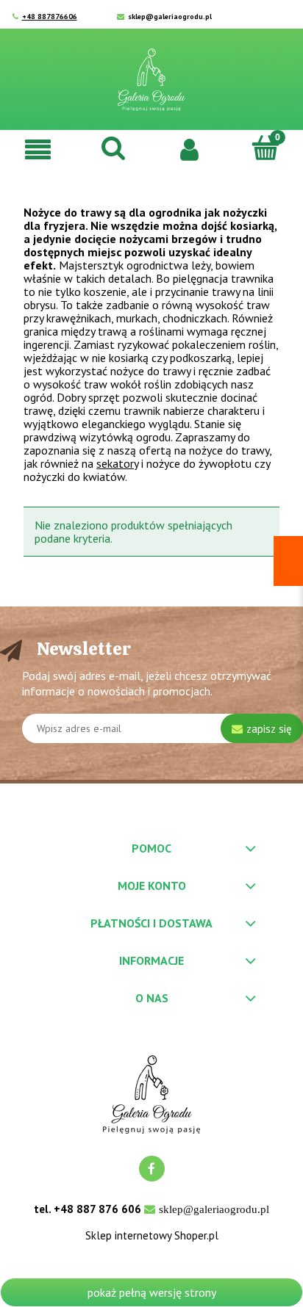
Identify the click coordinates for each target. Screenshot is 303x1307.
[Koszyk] (265, 147)
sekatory (117, 463)
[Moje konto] (189, 148)
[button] (38, 148)
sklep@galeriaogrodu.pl (170, 16)
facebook (152, 1168)
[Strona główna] (151, 79)
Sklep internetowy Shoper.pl (151, 1235)
